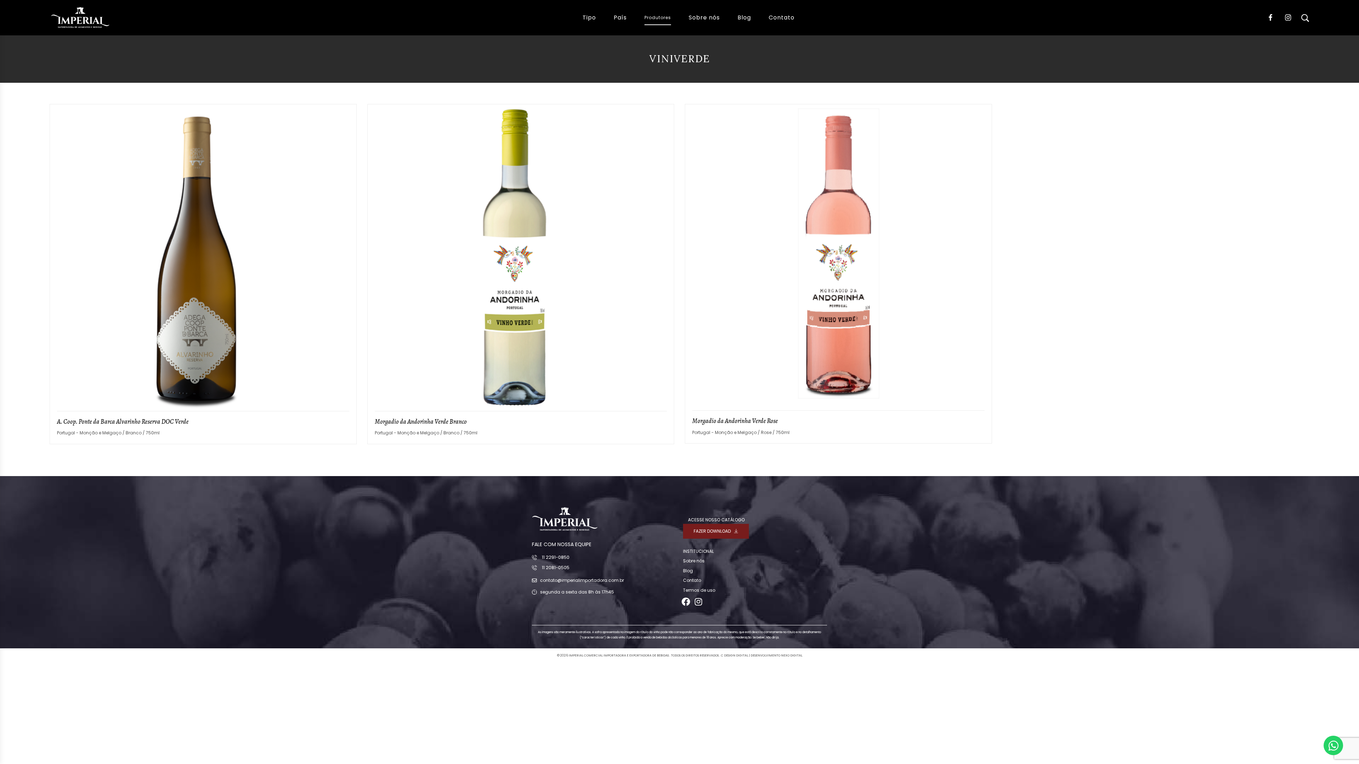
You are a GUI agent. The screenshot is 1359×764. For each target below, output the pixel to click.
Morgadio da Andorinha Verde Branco (421, 421)
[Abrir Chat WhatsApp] (1333, 745)
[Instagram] (698, 601)
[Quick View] (347, 250)
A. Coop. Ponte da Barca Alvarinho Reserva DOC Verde (123, 421)
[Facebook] (686, 601)
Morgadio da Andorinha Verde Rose (735, 421)
